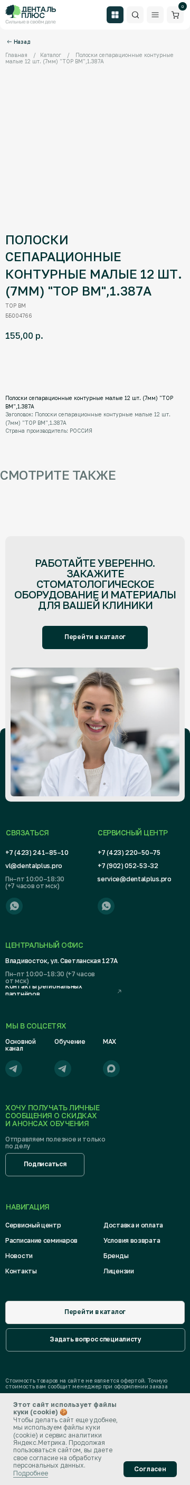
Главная (16, 55)
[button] (44, 1164)
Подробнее (30, 1473)
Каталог (50, 55)
